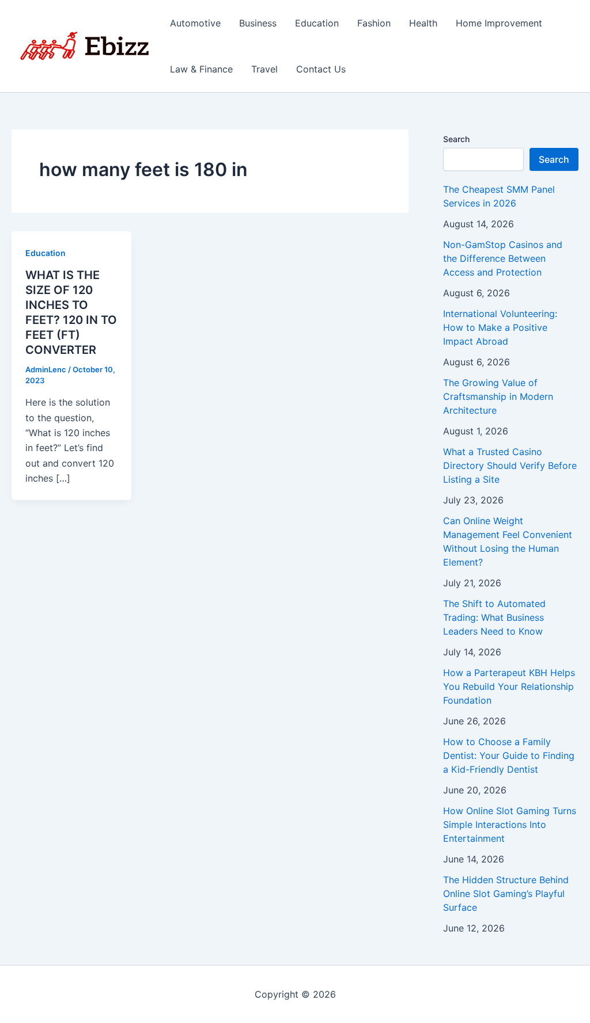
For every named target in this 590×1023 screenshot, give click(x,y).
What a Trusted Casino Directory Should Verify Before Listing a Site (510, 465)
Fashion (374, 23)
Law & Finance (201, 69)
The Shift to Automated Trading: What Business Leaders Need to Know (494, 617)
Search (456, 139)
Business (258, 23)
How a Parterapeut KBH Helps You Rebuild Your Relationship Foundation (509, 686)
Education (317, 23)
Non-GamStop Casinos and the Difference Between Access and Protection (502, 258)
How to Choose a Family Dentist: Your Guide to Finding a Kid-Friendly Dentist (508, 755)
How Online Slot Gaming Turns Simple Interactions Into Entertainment (509, 824)
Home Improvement (499, 23)
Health (423, 23)
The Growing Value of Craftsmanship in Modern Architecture (498, 396)
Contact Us (321, 69)
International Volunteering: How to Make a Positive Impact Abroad (500, 327)
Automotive (195, 23)
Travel (264, 69)
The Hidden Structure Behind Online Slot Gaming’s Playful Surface (506, 893)
